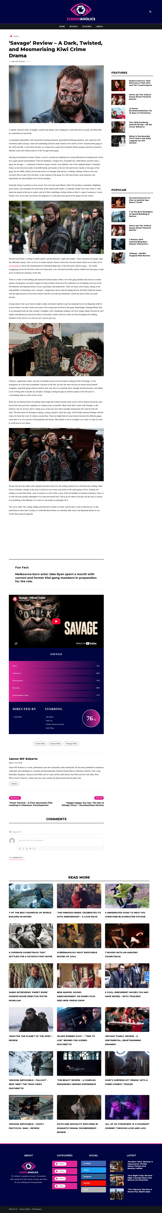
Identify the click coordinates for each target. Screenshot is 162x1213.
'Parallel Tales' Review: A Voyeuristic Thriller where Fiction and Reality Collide (140, 1165)
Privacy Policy (24, 1209)
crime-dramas (14, 266)
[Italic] (23, 848)
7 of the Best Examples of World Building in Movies (141, 214)
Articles (14, 784)
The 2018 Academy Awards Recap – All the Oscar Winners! (140, 124)
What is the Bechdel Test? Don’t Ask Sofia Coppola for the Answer (140, 139)
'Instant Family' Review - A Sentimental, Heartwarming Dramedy (123, 1040)
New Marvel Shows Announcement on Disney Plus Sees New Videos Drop (76, 996)
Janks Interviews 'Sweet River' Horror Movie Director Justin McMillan (28, 996)
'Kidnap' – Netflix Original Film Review (139, 254)
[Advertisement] (56, 536)
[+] (34, 848)
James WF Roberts (18, 61)
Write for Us (13, 1209)
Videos (99, 26)
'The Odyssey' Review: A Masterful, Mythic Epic (140, 1190)
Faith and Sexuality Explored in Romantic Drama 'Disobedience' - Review (77, 1128)
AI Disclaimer (37, 1209)
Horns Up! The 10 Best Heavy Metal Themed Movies (140, 97)
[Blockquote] (30, 848)
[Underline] (27, 848)
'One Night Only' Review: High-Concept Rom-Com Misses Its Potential (140, 1177)
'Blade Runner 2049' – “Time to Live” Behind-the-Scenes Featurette (76, 1040)
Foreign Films (71, 744)
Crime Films (40, 744)
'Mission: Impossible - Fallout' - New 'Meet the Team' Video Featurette (28, 1084)
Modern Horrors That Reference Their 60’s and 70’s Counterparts (140, 83)
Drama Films (55, 744)
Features (87, 26)
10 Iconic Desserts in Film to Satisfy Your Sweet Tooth (139, 200)
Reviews (73, 26)
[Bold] (20, 848)
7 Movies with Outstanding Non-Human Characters (138, 241)
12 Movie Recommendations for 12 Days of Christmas (140, 110)
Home (62, 26)
